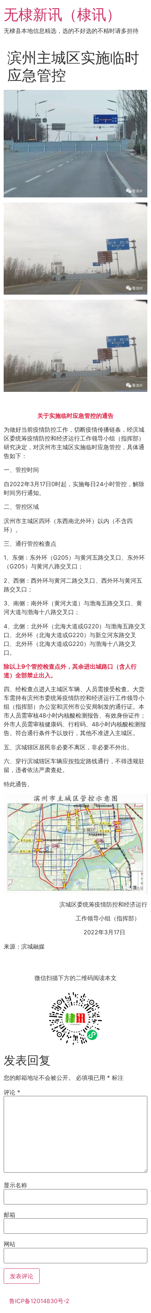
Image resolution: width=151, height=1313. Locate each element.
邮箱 (9, 1215)
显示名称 (15, 1185)
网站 (9, 1244)
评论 (12, 1092)
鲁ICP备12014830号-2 (39, 1301)
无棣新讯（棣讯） (62, 14)
